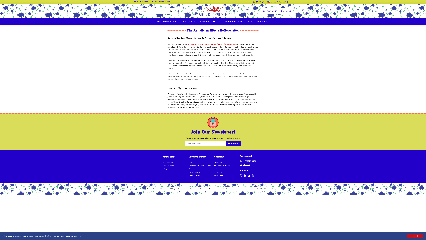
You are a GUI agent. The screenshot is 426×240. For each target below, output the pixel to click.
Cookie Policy (194, 176)
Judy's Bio (218, 172)
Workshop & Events (210, 21)
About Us (262, 21)
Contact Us (193, 169)
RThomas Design (270, 189)
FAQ (190, 162)
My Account (168, 162)
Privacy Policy (231, 66)
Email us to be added (188, 102)
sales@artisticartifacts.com (184, 74)
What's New (189, 21)
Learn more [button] (79, 236)
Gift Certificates (170, 165)
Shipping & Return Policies (200, 165)
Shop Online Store (167, 21)
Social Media (219, 176)
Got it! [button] (415, 236)
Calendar (218, 169)
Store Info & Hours (222, 165)
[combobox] (157, 11)
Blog (250, 21)
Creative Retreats (234, 21)
